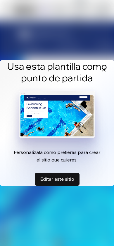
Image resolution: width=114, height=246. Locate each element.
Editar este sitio (57, 179)
